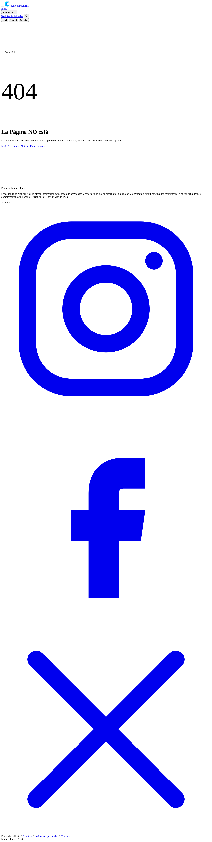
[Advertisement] (75, 174)
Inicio (4, 8)
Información (9, 12)
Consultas (66, 836)
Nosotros (27, 836)
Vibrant (13, 20)
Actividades (16, 16)
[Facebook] (106, 623)
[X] (106, 833)
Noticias (5, 16)
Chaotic (23, 20)
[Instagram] (106, 412)
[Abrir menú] (2, 6)
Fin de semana (37, 146)
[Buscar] (26, 16)
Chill (5, 20)
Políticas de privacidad (46, 836)
